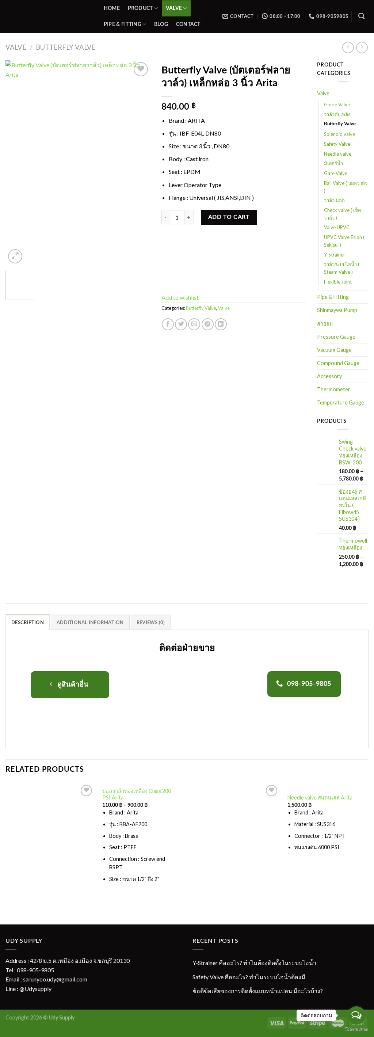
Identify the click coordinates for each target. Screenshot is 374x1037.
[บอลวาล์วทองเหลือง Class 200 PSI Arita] (50, 840)
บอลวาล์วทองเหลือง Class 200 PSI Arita (136, 794)
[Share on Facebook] (168, 324)
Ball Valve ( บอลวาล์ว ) (345, 187)
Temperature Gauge (340, 402)
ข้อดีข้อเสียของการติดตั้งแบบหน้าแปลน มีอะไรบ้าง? (257, 990)
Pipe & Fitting (122, 24)
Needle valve (337, 154)
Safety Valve (337, 144)
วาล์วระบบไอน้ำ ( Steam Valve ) (341, 268)
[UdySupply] (47, 16)
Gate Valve (335, 173)
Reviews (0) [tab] (151, 622)
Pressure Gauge (336, 337)
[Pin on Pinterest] (208, 324)
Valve (174, 8)
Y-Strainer (334, 255)
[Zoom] (15, 256)
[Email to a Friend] (194, 324)
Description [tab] (27, 622)
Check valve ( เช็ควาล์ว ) (342, 214)
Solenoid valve (339, 134)
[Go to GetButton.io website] (356, 1029)
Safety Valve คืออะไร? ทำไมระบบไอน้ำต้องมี (248, 976)
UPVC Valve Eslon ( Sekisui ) (344, 241)
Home (112, 8)
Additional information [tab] (90, 622)
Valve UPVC (337, 227)
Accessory (329, 376)
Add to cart (228, 217)
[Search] (361, 16)
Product (140, 8)
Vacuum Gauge (334, 350)
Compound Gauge (338, 363)
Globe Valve (337, 104)
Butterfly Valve (66, 47)
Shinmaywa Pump (337, 310)
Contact (188, 24)
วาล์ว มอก (334, 200)
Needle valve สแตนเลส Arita (319, 797)
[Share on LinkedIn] (221, 324)
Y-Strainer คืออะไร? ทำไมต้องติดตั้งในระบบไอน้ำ (254, 962)
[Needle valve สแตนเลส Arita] (235, 827)
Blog (161, 24)
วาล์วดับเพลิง (337, 114)
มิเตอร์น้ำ (333, 163)
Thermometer (333, 389)
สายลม (325, 323)
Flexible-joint (338, 282)
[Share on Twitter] (181, 324)
